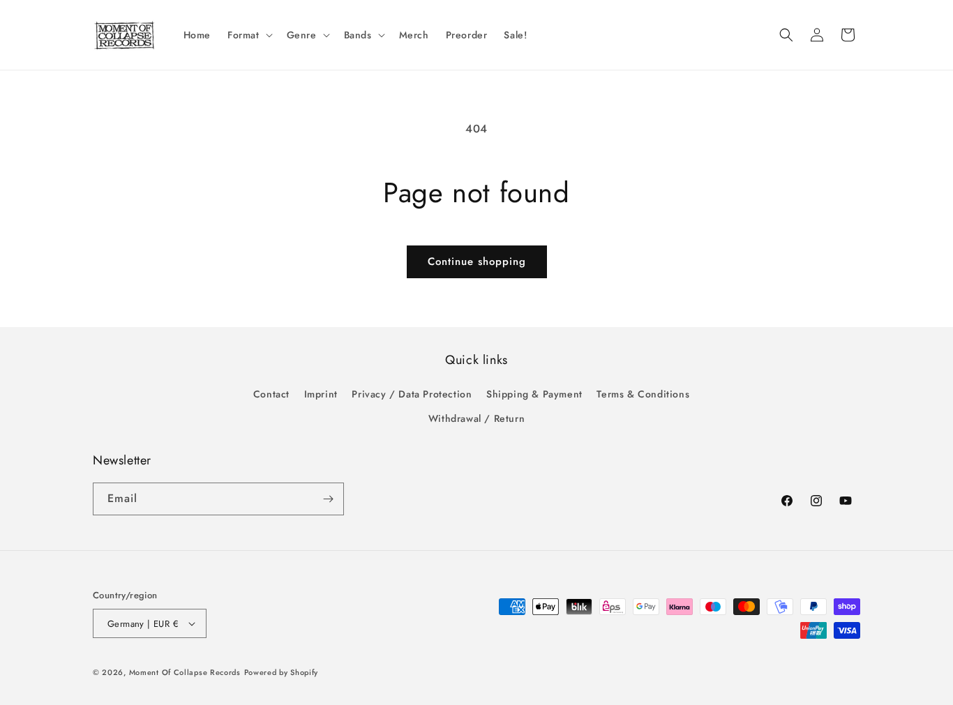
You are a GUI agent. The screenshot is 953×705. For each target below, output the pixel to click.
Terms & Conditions (642, 394)
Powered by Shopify (281, 672)
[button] (248, 35)
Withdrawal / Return (476, 418)
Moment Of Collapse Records (185, 672)
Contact (271, 394)
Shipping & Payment (534, 394)
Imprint (321, 394)
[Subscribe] (328, 499)
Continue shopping (477, 261)
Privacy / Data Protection (412, 394)
